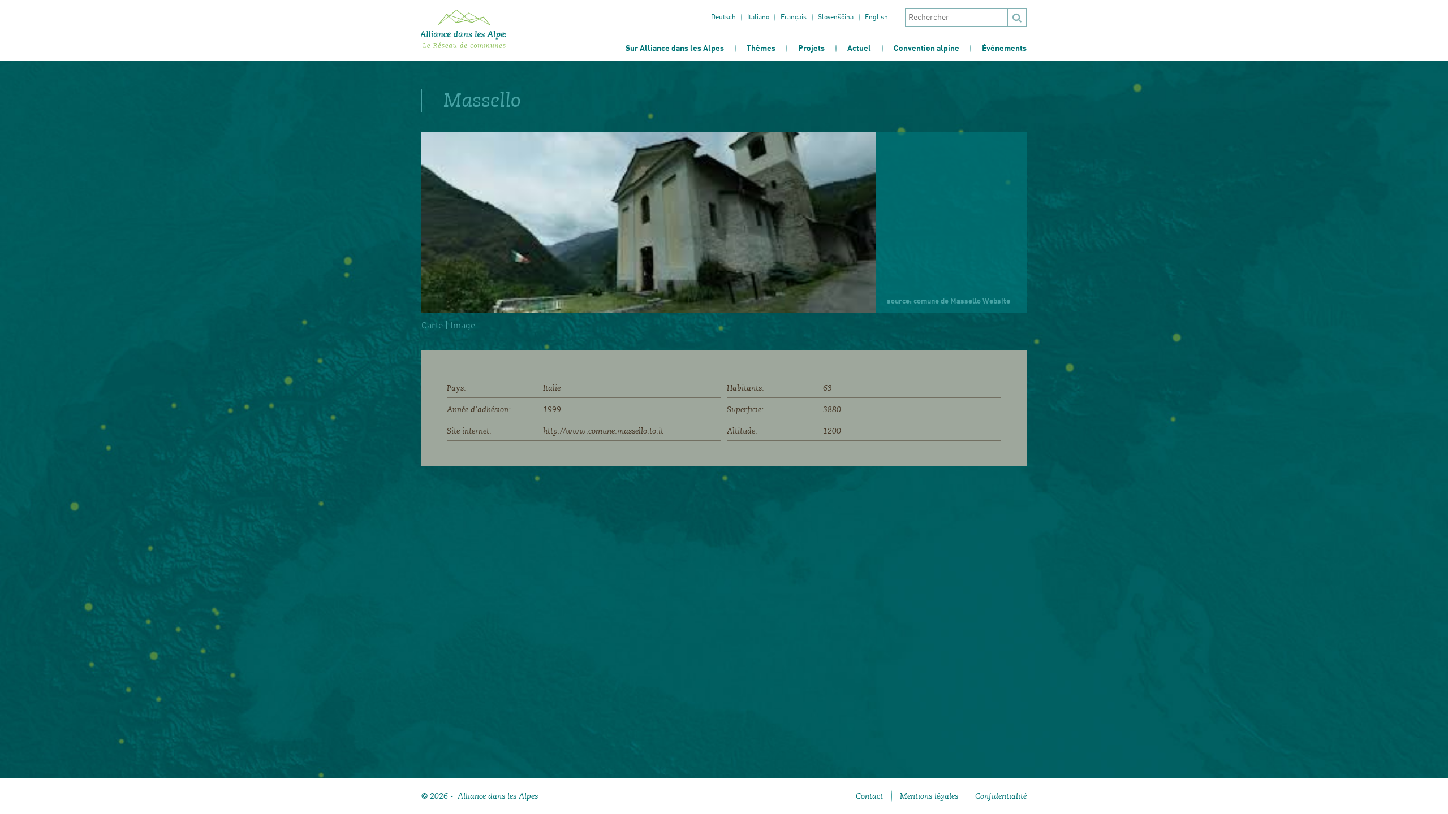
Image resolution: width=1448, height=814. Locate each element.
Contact (869, 796)
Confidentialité (1001, 796)
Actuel (859, 49)
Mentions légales (929, 796)
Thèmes (761, 49)
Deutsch (723, 17)
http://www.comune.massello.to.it (603, 431)
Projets (811, 49)
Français (794, 17)
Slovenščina (836, 17)
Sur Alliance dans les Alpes (675, 49)
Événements (1004, 49)
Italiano (758, 17)
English (876, 17)
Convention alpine (926, 49)
